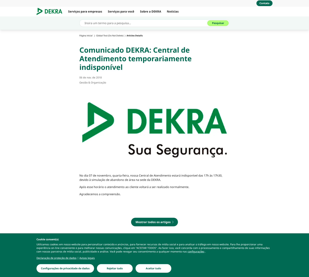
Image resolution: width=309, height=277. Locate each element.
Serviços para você (121, 11)
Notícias (173, 11)
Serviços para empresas (85, 11)
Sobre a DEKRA (150, 11)
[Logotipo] (50, 11)
